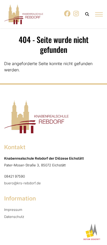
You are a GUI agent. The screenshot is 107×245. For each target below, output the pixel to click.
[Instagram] (76, 15)
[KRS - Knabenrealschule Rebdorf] (23, 14)
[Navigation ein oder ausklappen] (99, 14)
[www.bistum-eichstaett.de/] (91, 232)
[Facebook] (67, 15)
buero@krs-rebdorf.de (22, 183)
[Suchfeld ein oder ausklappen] (87, 14)
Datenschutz (14, 217)
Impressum (13, 210)
